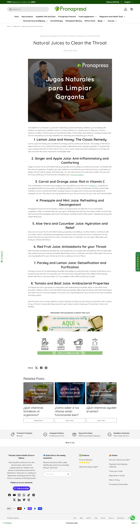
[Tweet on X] (36, 367)
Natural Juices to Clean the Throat (32, 26)
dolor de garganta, (68, 36)
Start (16, 16)
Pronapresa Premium (67, 16)
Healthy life (16, 26)
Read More (38, 420)
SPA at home (90, 21)
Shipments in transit (117, 475)
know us (111, 518)
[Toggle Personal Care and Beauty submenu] (47, 21)
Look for (88, 518)
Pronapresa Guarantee (118, 484)
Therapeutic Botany (73, 21)
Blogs (100, 21)
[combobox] (28, 9)
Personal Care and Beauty (34, 21)
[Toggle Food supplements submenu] (96, 16)
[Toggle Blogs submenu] (104, 21)
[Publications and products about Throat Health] (70, 315)
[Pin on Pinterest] (46, 367)
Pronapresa (15, 518)
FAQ (95, 518)
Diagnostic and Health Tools (111, 16)
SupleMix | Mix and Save (45, 16)
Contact (103, 518)
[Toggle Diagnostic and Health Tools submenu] (124, 16)
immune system (77, 175)
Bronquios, (45, 36)
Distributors (120, 518)
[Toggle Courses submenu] (116, 21)
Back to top (70, 443)
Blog (81, 518)
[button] (131, 9)
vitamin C (93, 185)
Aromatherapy (56, 21)
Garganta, (81, 36)
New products (27, 16)
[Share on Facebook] (41, 367)
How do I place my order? (119, 460)
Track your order (116, 471)
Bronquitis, (55, 36)
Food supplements (86, 16)
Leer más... (70, 420)
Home (9, 26)
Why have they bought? (88, 467)
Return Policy (114, 480)
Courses (111, 21)
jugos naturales (93, 36)
